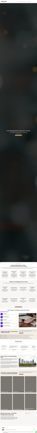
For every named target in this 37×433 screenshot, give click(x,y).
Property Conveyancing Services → (18, 409)
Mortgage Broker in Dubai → (5, 391)
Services (23, 1)
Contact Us (29, 1)
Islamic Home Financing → (4, 409)
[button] (1, 349)
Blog (26, 1)
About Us (21, 1)
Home (18, 1)
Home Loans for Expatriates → (29, 391)
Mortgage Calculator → (16, 391)
